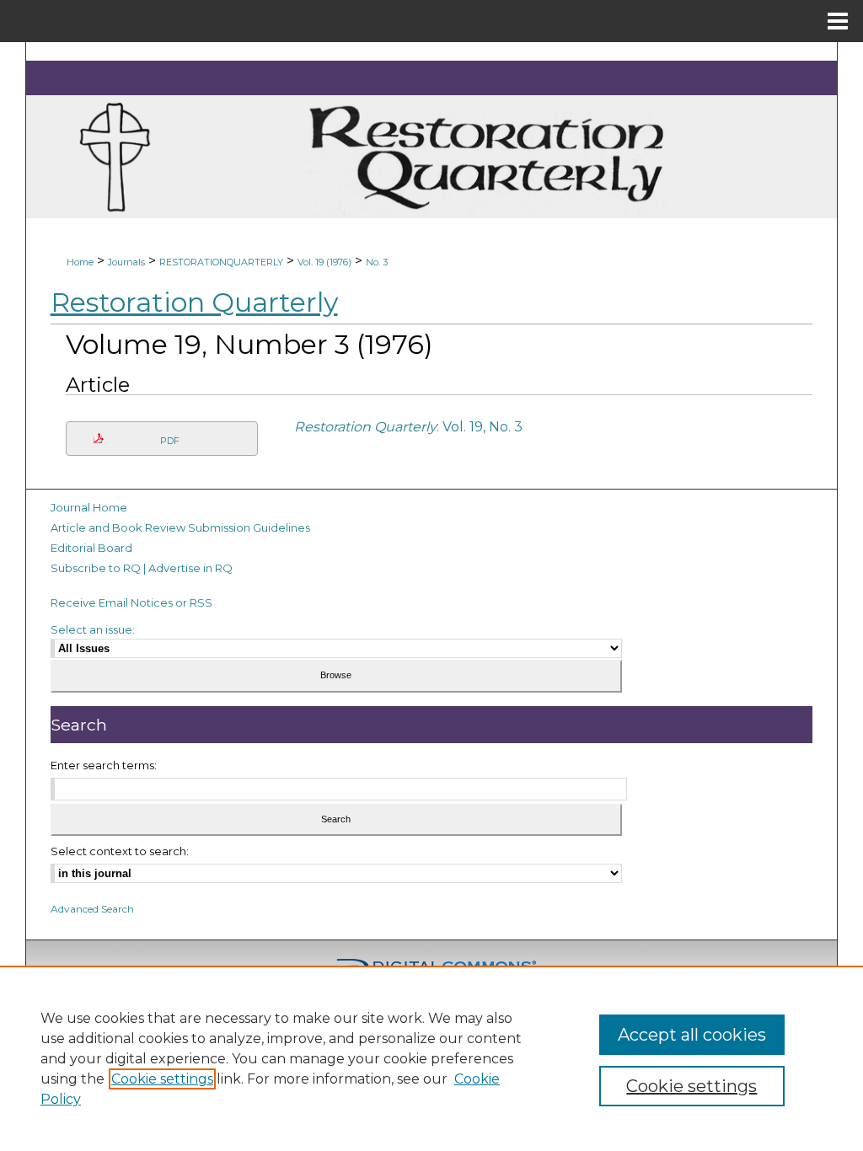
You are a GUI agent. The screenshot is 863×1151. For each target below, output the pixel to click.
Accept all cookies (692, 1035)
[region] (431, 1058)
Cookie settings (162, 1079)
